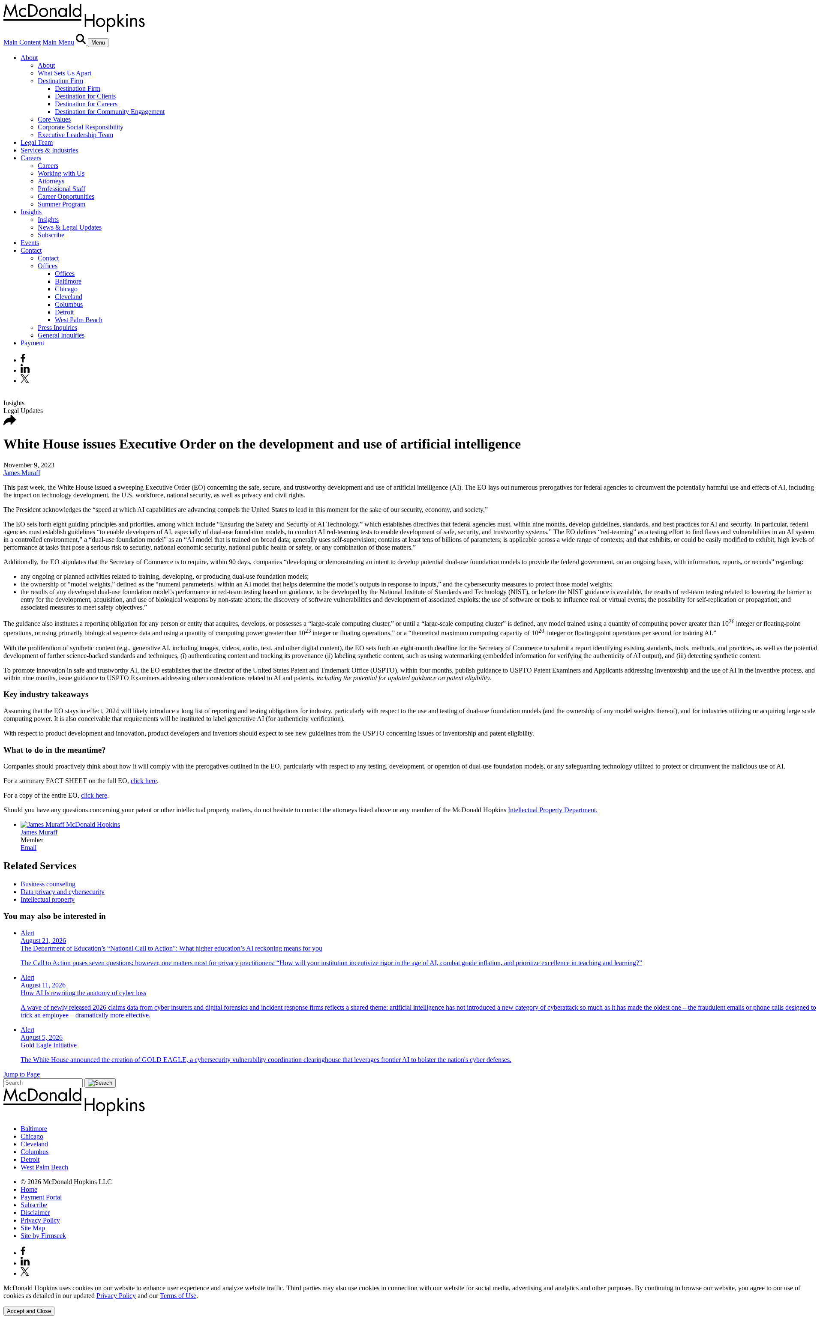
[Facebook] (23, 360)
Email (28, 847)
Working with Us (61, 173)
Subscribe (51, 235)
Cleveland (68, 296)
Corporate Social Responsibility (80, 127)
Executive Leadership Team (75, 134)
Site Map (33, 1228)
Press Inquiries (57, 327)
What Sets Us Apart (64, 73)
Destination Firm (60, 80)
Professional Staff (61, 188)
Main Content (22, 42)
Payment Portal (41, 1197)
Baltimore (68, 281)
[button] (9, 423)
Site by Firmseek (43, 1235)
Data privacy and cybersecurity (63, 891)
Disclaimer (35, 1212)
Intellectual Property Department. (553, 810)
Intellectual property (48, 899)
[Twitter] (26, 380)
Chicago (66, 289)
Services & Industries (49, 150)
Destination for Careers (86, 104)
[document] (411, 1292)
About (29, 57)
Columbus (69, 304)
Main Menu (58, 42)
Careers (31, 158)
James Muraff (21, 472)
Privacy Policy (40, 1220)
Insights (31, 211)
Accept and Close (29, 1311)
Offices (47, 265)
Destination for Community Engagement (110, 111)
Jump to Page (21, 1074)
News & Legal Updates (70, 227)
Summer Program (61, 204)
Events (30, 242)
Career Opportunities (66, 196)
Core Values (54, 119)
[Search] (82, 42)
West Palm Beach (78, 319)
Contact (31, 250)
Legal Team (37, 142)
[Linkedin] (25, 370)
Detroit (64, 312)
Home (29, 1189)
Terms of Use (178, 1295)
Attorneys (51, 181)
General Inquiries (61, 335)
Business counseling (48, 884)
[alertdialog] (411, 1300)
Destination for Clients (85, 96)
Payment (32, 343)
